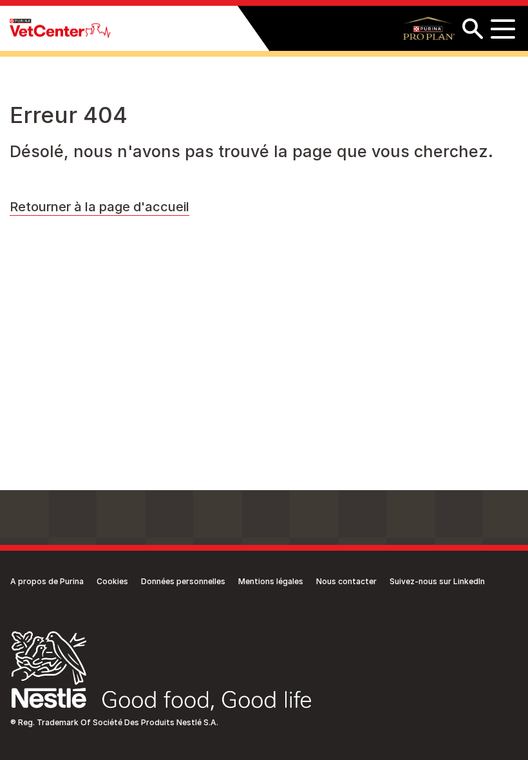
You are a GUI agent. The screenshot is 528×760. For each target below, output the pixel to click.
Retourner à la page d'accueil (99, 206)
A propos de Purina (47, 581)
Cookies (112, 581)
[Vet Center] (60, 29)
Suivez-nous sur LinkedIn (437, 581)
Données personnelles (183, 581)
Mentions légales (270, 581)
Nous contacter (346, 581)
